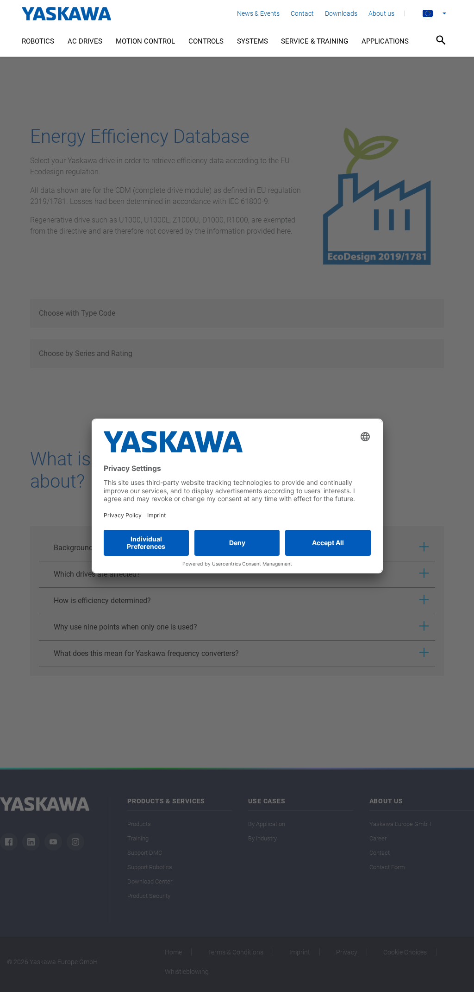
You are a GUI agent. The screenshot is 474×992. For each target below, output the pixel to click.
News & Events (258, 13)
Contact (302, 13)
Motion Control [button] (145, 41)
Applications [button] (385, 41)
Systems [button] (252, 41)
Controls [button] (206, 41)
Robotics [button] (38, 41)
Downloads (341, 13)
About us (381, 13)
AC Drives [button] (85, 41)
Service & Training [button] (314, 41)
